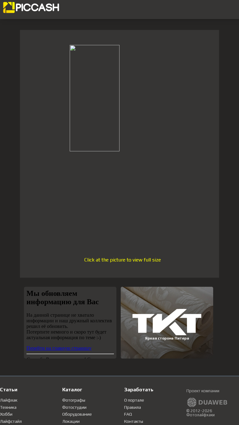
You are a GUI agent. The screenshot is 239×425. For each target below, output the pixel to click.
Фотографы (73, 400)
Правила (132, 407)
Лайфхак (8, 400)
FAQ (128, 414)
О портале (134, 400)
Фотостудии (74, 407)
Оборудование (77, 414)
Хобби (6, 414)
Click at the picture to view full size (122, 260)
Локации (71, 421)
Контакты (133, 421)
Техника (8, 407)
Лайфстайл (11, 421)
